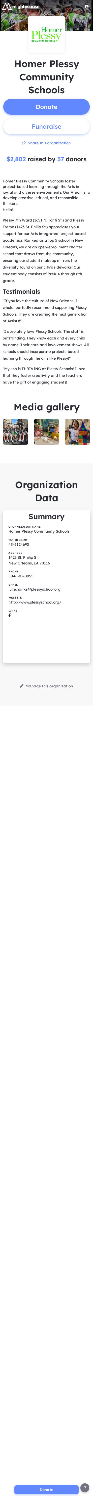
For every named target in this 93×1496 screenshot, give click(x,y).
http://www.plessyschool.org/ (34, 602)
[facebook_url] (9, 615)
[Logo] (21, 6)
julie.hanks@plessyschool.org (34, 589)
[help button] (84, 1487)
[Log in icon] (86, 6)
